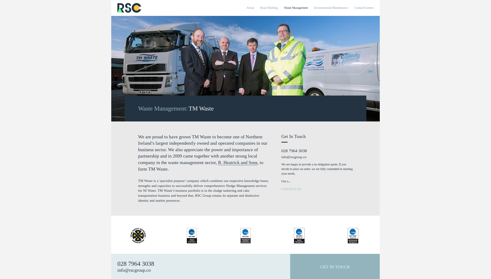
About (250, 7)
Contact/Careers (364, 7)
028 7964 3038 (294, 150)
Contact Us (291, 189)
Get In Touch (335, 266)
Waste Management (296, 7)
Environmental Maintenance (331, 7)
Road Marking (269, 7)
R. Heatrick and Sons (237, 162)
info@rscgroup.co (293, 157)
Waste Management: (163, 108)
